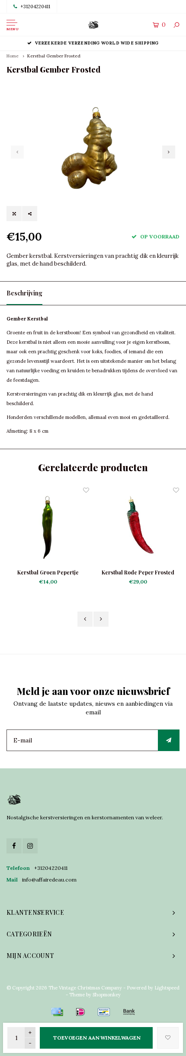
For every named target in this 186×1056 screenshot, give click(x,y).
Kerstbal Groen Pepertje (48, 572)
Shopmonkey (107, 995)
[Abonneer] (169, 740)
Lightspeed (167, 988)
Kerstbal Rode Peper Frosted (138, 572)
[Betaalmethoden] (57, 1012)
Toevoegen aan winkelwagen (97, 1037)
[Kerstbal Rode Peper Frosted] (138, 527)
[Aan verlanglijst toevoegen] (168, 1038)
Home (12, 56)
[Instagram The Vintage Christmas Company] (30, 845)
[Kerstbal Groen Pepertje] (48, 527)
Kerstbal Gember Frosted (53, 56)
